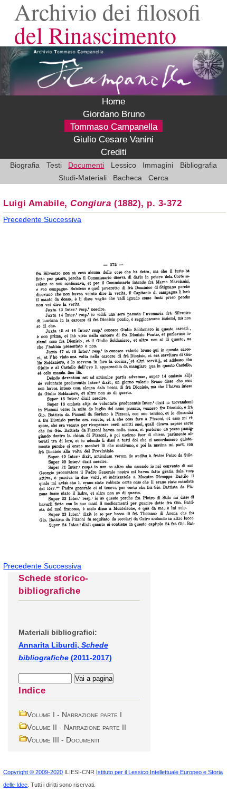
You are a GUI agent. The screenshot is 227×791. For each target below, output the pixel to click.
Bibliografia (198, 165)
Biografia (25, 165)
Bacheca (127, 177)
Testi (54, 165)
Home (113, 102)
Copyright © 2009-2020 (33, 772)
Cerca (158, 177)
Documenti (86, 165)
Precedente (23, 219)
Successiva (62, 219)
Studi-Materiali (83, 177)
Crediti (114, 152)
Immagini (158, 165)
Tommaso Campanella (113, 127)
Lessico (123, 165)
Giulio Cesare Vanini (113, 139)
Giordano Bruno (114, 114)
